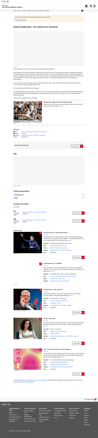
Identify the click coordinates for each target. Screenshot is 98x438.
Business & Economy (29, 419)
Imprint (11, 412)
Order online (75, 146)
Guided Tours (72, 415)
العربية (85, 413)
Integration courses (44, 417)
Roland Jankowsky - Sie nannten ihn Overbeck (34, 212)
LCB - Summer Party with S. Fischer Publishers (57, 349)
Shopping (71, 417)
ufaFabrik (23, 133)
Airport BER (57, 413)
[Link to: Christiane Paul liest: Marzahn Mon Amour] (27, 242)
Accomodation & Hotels (60, 410)
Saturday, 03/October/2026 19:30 (58, 245)
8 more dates (72, 276)
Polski (85, 417)
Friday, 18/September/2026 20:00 (30, 131)
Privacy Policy (12, 414)
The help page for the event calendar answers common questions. (30, 380)
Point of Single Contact (30, 421)
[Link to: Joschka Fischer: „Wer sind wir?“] (27, 299)
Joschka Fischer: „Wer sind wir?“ (53, 289)
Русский (86, 420)
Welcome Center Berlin (45, 410)
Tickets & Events (73, 410)
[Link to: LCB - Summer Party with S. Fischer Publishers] (27, 359)
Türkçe (86, 422)
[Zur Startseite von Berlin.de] (6, 405)
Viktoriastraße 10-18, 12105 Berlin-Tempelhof (33, 135)
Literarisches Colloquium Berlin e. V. (59, 364)
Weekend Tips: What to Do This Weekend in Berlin (57, 102)
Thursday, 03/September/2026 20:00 (59, 276)
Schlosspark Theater (55, 303)
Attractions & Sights (74, 413)
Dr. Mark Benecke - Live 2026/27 (52, 263)
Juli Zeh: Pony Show (49, 318)
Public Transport (58, 415)
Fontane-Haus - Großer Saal (57, 278)
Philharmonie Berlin (55, 333)
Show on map (17, 185)
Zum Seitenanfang (89, 399)
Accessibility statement (15, 417)
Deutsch (86, 410)
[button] (83, 10)
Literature (45, 234)
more (61, 106)
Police (55, 417)
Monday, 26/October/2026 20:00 (58, 331)
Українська (87, 424)
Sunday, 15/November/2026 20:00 (59, 300)
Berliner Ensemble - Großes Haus (59, 248)
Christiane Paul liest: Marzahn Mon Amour (55, 232)
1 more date (42, 131)
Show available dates (20, 20)
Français (86, 415)
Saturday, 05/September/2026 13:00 (59, 362)
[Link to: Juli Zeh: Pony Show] (27, 328)
